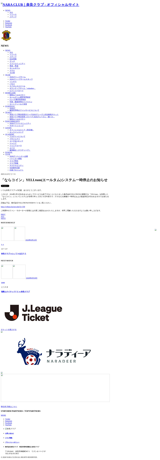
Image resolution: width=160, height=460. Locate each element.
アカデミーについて (17, 136)
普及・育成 (14, 66)
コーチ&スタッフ (16, 141)
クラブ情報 (14, 163)
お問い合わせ (9, 433)
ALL (11, 12)
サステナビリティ (17, 165)
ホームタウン (15, 68)
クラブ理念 (14, 161)
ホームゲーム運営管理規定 (20, 97)
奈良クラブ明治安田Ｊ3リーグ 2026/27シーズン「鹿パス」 (32, 117)
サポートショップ (17, 126)
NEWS (7, 10)
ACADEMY (9, 134)
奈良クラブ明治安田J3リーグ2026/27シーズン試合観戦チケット (34, 114)
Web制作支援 (15, 168)
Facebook (8, 25)
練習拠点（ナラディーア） (20, 150)
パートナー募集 (16, 159)
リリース (13, 14)
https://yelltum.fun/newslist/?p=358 (13, 207)
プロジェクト (15, 139)
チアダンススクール (17, 86)
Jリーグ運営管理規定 (18, 99)
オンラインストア (17, 132)
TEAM (7, 75)
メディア (13, 17)
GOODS (8, 128)
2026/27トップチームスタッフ (21, 79)
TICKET (8, 112)
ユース (12, 148)
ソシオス (13, 81)
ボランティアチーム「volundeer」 (23, 88)
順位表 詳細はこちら (9, 407)
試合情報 (13, 59)
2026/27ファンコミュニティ (20, 123)
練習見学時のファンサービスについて (24, 110)
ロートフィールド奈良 (18, 104)
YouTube (8, 27)
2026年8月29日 (31, 278)
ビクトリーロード (17, 91)
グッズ (12, 61)
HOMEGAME (10, 93)
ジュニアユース (16, 145)
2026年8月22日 (31, 240)
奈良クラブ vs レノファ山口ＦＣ (13, 254)
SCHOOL (8, 152)
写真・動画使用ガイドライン (21, 102)
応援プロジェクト (17, 170)
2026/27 (12, 108)
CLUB (7, 154)
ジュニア (13, 143)
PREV (3, 214)
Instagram (8, 23)
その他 (12, 73)
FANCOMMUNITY (12, 121)
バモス (12, 84)
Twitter (7, 21)
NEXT (3, 218)
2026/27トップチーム (18, 77)
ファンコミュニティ (17, 63)
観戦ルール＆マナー (17, 95)
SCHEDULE (10, 106)
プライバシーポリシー (12, 442)
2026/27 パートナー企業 (19, 156)
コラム (12, 70)
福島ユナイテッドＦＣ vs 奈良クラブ (15, 292)
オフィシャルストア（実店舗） (22, 130)
